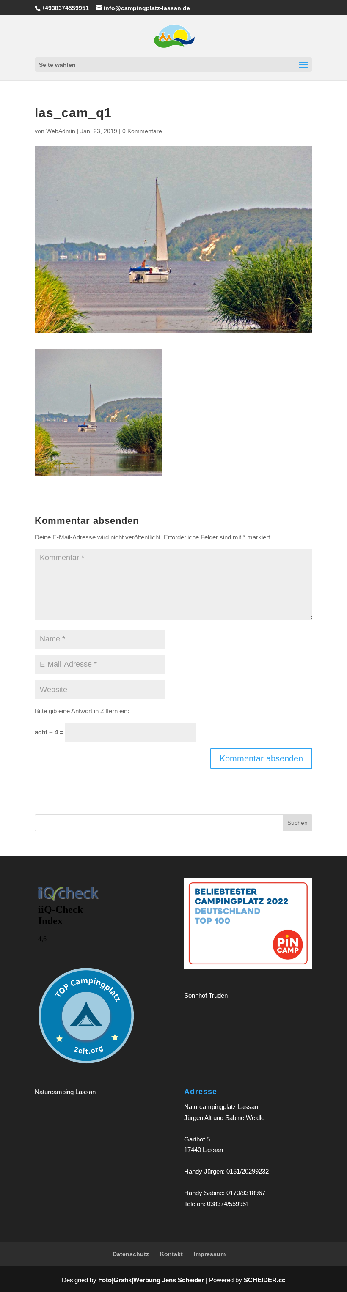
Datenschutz (131, 1254)
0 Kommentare (142, 131)
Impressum (210, 1254)
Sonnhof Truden (206, 995)
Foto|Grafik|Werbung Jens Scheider (151, 1280)
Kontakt (171, 1254)
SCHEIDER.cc (264, 1280)
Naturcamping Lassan (65, 1091)
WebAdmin (60, 131)
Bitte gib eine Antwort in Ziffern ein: (82, 710)
